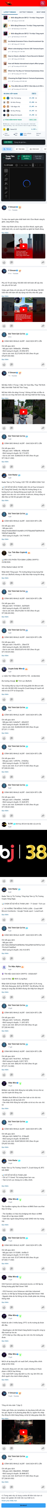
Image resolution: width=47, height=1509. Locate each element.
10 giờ (10, 1008)
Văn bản (21, 149)
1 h (9, 376)
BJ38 (10, 824)
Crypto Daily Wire (15, 669)
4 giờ (9, 594)
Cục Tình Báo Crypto (16, 552)
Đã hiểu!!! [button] (23, 1505)
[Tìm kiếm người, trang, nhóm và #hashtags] (42, 3)
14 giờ (10, 1086)
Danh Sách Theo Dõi (38, 157)
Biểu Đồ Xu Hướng (26, 157)
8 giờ (9, 788)
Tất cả (8, 149)
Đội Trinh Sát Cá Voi (16, 334)
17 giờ (10, 1459)
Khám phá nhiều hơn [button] (9, 1501)
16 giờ (10, 1396)
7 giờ (9, 749)
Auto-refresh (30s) (27, 134)
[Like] (23, 263)
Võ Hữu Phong (15, 102)
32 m (9, 273)
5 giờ (9, 633)
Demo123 (13, 129)
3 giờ (9, 516)
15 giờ (10, 1202)
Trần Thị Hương (15, 98)
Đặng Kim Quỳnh (16, 115)
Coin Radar (12, 475)
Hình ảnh (35, 149)
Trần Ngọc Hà (15, 106)
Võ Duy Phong (15, 111)
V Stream (12, 207)
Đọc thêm (5, 233)
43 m (9, 337)
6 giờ (9, 710)
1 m (9, 210)
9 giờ (9, 931)
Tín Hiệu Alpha (14, 967)
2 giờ (9, 439)
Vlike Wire (12, 1083)
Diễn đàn (16, 134)
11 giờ (10, 1047)
